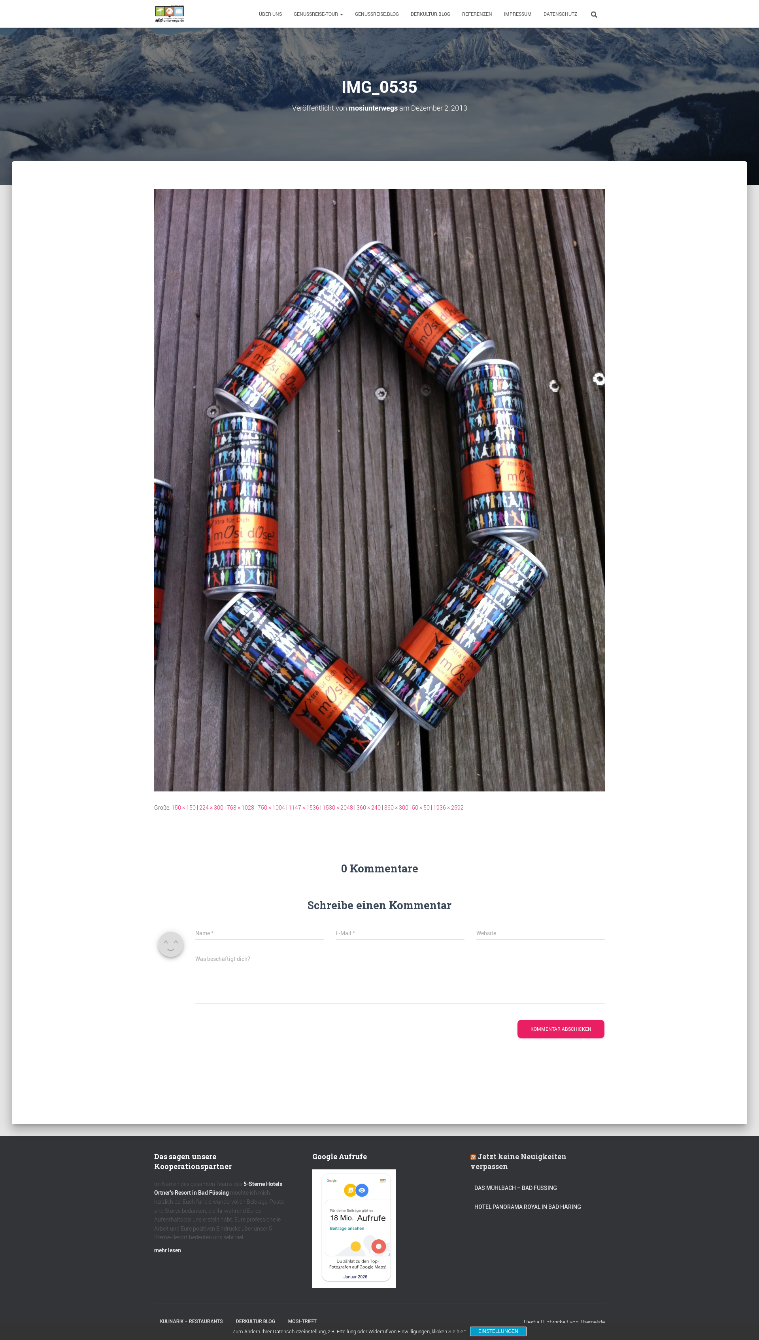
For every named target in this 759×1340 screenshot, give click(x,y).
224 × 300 (211, 807)
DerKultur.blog (430, 14)
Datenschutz (560, 14)
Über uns (270, 14)
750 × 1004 (271, 807)
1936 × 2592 (448, 807)
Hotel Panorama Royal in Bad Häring (527, 1207)
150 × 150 (184, 807)
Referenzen (477, 14)
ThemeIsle (592, 1322)
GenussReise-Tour (316, 14)
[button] (341, 14)
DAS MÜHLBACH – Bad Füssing (515, 1188)
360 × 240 (369, 807)
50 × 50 (421, 807)
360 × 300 (396, 807)
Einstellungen (498, 1331)
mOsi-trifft (302, 1321)
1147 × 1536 (304, 807)
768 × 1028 (240, 807)
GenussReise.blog (377, 14)
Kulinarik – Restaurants (191, 1321)
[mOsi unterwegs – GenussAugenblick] (169, 14)
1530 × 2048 (338, 807)
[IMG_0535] (379, 489)
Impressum (518, 14)
